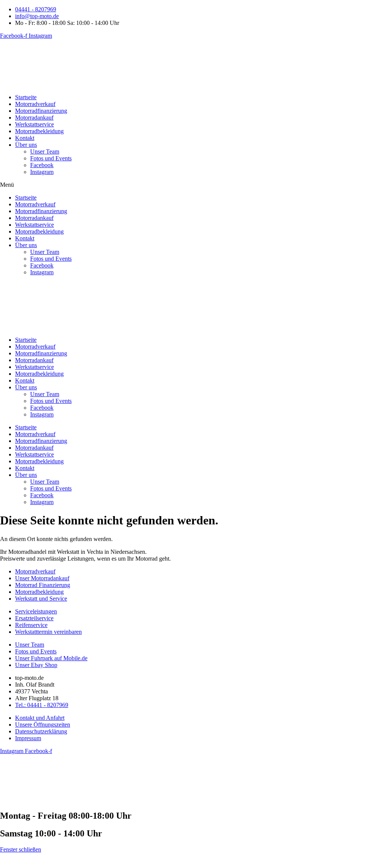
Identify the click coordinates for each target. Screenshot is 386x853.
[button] (193, 184)
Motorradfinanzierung (41, 111)
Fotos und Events (51, 158)
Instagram (42, 172)
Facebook (42, 165)
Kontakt (24, 138)
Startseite (26, 97)
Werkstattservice (34, 124)
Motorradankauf (34, 117)
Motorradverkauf (35, 104)
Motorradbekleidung (39, 131)
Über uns (26, 144)
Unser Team (44, 151)
